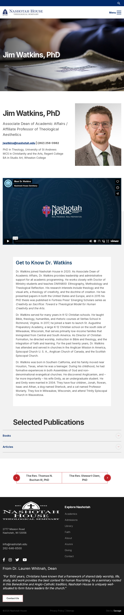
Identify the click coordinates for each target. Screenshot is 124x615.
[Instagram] (10, 560)
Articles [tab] (8, 446)
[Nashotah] (23, 12)
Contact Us (13, 598)
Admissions (71, 519)
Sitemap (70, 610)
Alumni (69, 544)
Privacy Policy (57, 610)
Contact (69, 556)
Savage (117, 610)
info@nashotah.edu (15, 544)
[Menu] (119, 12)
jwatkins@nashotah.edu (19, 143)
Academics (71, 513)
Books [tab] (7, 435)
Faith (67, 532)
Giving (68, 550)
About (68, 538)
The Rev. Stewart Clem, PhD (84, 477)
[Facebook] (4, 560)
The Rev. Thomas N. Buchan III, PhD (39, 477)
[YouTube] (25, 560)
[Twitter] (17, 560)
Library (69, 525)
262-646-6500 (12, 548)
